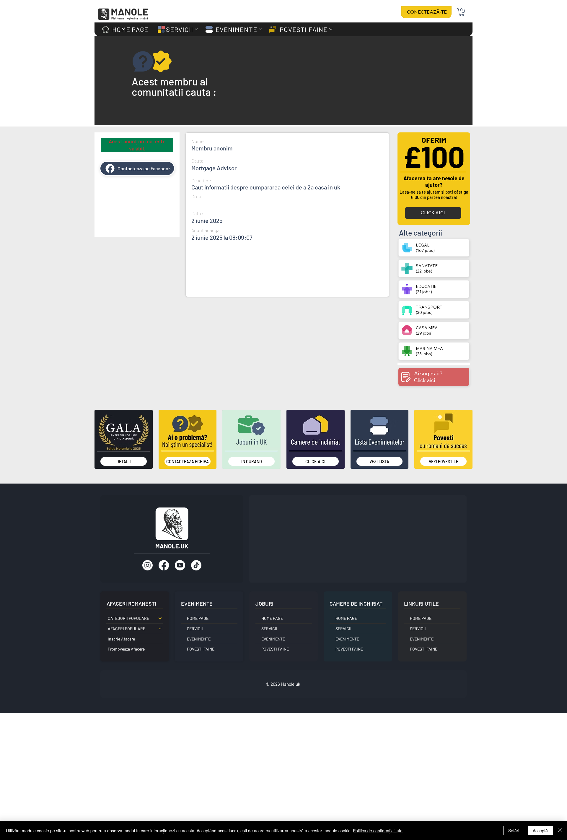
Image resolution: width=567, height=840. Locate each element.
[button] (461, 12)
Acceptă (540, 830)
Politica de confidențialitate (378, 830)
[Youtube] (180, 565)
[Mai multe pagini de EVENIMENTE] (260, 29)
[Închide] (559, 830)
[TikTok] (196, 565)
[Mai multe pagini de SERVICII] (196, 29)
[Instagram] (147, 565)
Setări (513, 830)
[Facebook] (164, 565)
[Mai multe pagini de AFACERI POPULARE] (160, 628)
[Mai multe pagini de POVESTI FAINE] (330, 29)
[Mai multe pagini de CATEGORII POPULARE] (160, 618)
